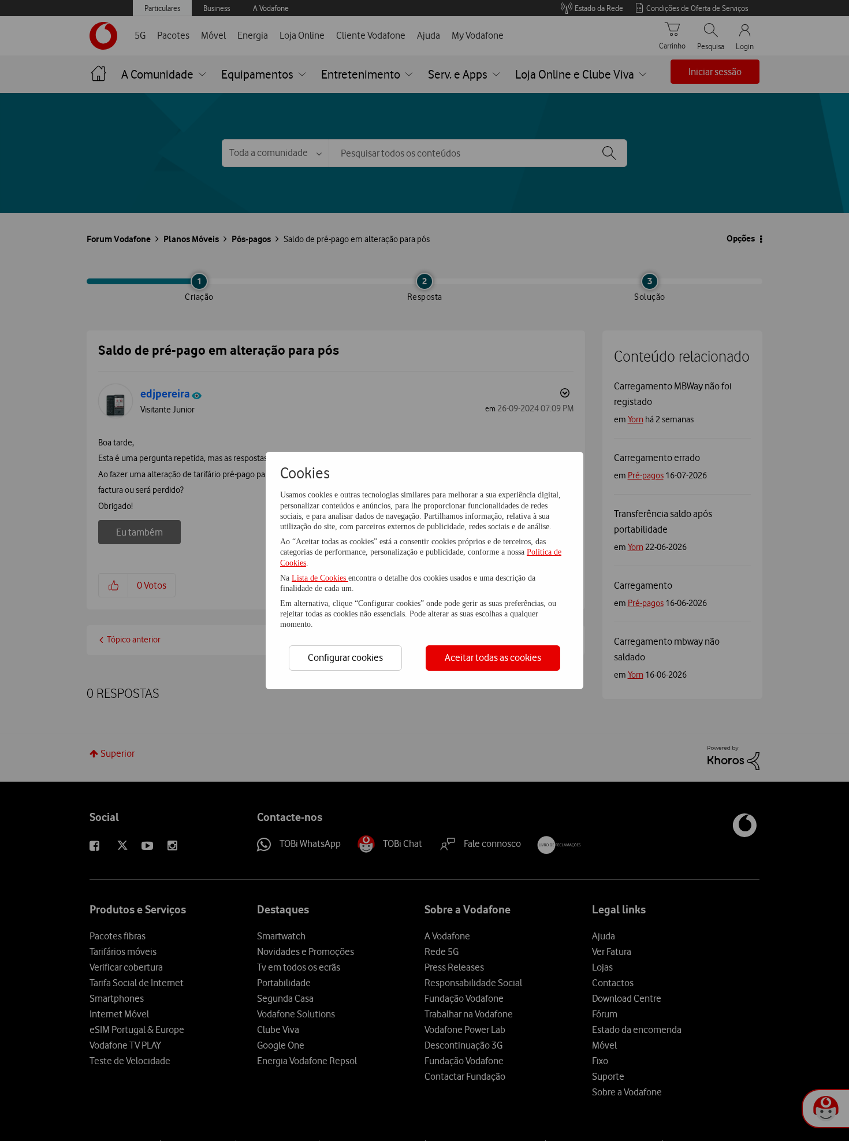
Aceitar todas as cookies (493, 657)
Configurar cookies (345, 657)
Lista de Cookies (320, 578)
